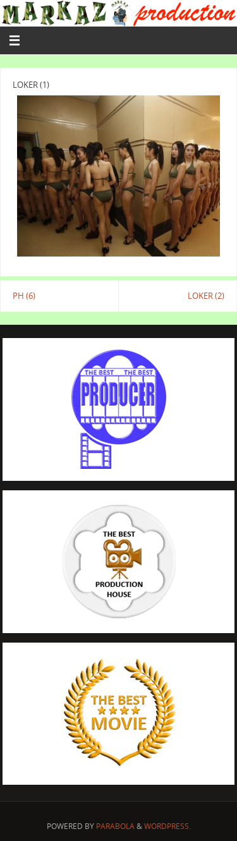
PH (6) (24, 296)
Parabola (115, 826)
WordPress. (167, 826)
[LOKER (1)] (118, 176)
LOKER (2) (206, 296)
